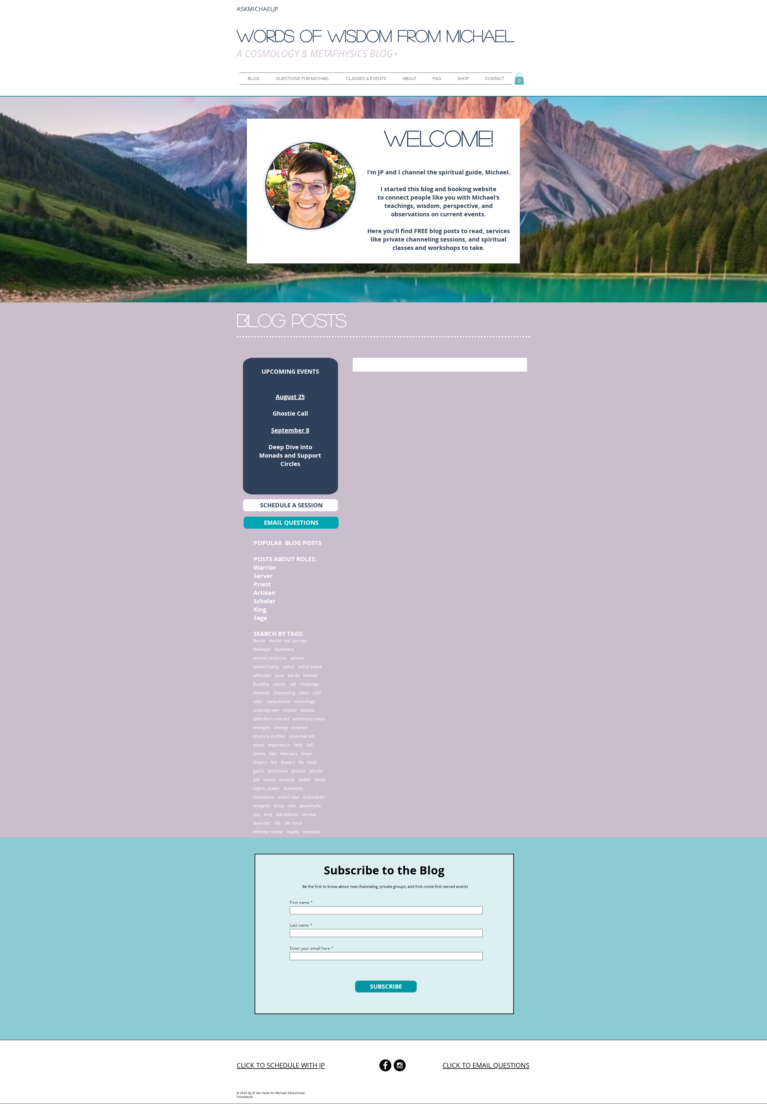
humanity (293, 788)
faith (298, 744)
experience (279, 744)
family (259, 753)
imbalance (263, 797)
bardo (294, 675)
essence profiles (269, 736)
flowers (288, 762)
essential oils (302, 736)
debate (307, 710)
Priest (262, 584)
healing (287, 779)
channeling (284, 692)
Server (263, 576)
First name (299, 902)
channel (261, 692)
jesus (279, 805)
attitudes (262, 675)
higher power (266, 788)
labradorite (287, 814)
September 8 (290, 430)
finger (307, 753)
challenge (309, 684)
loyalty (292, 831)
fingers (260, 762)
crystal (290, 710)
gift (256, 779)
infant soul (288, 797)
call (292, 684)
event (258, 744)
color (258, 701)
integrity (261, 805)
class (304, 692)
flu (301, 762)
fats (273, 753)
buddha (261, 684)
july (256, 814)
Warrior (265, 567)
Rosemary (284, 649)
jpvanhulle (310, 805)
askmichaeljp (266, 666)
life (277, 823)
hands (269, 779)
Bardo (259, 640)
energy (281, 727)
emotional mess (309, 718)
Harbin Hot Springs (288, 640)
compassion (279, 701)
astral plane (310, 666)
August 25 (290, 397)
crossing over (266, 710)
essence (300, 727)
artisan (297, 657)
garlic (258, 770)
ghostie (298, 770)
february (289, 753)
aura (279, 675)
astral (289, 666)
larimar (309, 814)
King (259, 609)
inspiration (314, 797)
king (268, 814)
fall (310, 744)
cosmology (304, 701)
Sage (260, 618)
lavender (262, 823)
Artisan (264, 593)
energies (262, 727)
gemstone (278, 770)
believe (310, 675)
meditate (312, 831)
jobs (292, 805)
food (311, 762)
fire (274, 762)
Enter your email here (310, 948)
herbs (320, 779)
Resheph (262, 649)
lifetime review (268, 831)
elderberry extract (271, 718)
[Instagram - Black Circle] (400, 1065)
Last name (299, 925)
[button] (303, 78)
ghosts (316, 770)
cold (316, 692)
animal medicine (270, 657)
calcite (279, 684)
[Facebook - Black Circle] (385, 1065)
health (304, 779)
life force (293, 823)
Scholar (264, 601)
